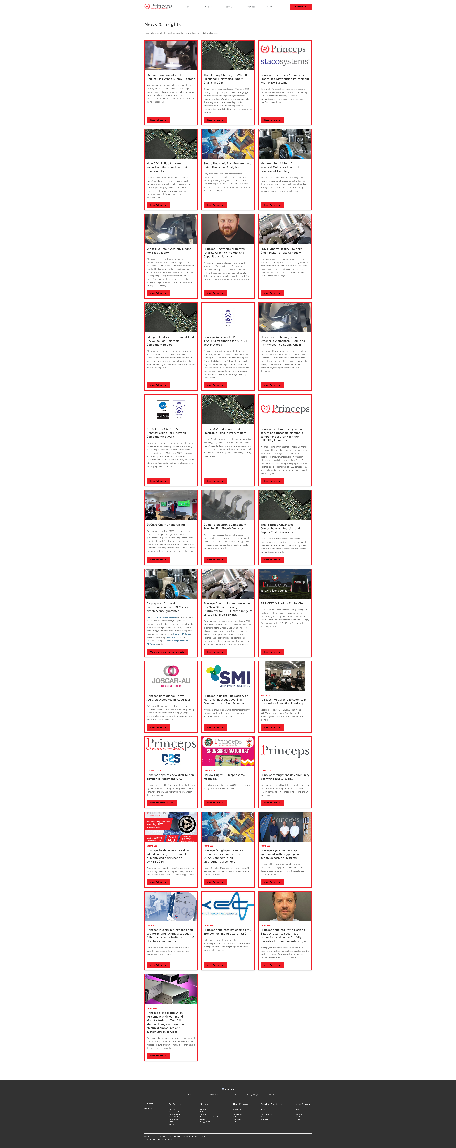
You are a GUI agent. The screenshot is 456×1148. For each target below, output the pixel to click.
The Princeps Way (238, 1112)
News (297, 1109)
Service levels (173, 1127)
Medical (203, 1119)
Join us (235, 1122)
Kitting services (174, 1119)
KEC (262, 1117)
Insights (270, 6)
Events (298, 1112)
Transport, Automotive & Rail (209, 1117)
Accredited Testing (175, 1114)
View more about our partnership (167, 652)
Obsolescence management (178, 1112)
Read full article (158, 120)
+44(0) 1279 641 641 (217, 1095)
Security (203, 1114)
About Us (228, 6)
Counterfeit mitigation (176, 1117)
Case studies (237, 1119)
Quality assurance (239, 1117)
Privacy (194, 1136)
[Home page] (158, 6)
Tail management (174, 1122)
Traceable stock (174, 1109)
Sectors (209, 6)
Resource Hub (300, 1114)
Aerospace (203, 1109)
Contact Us (300, 6)
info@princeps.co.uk (192, 1095)
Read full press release (161, 802)
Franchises (250, 6)
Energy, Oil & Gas (206, 1122)
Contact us (148, 1108)
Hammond (264, 1112)
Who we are (237, 1109)
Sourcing (171, 1124)
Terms (203, 1136)
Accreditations (237, 1114)
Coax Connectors (266, 1114)
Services (189, 6)
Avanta (263, 1109)
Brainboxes (264, 1119)
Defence (203, 1112)
